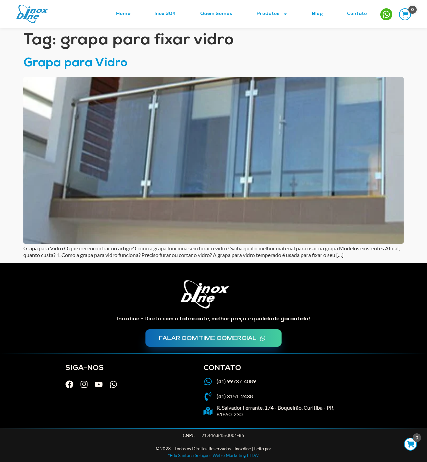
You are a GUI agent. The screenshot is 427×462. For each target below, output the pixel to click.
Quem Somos (216, 14)
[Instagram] (84, 384)
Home (123, 14)
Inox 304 (165, 14)
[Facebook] (69, 384)
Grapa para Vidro (75, 64)
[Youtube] (99, 384)
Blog (317, 14)
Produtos (268, 14)
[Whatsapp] (113, 384)
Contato (357, 14)
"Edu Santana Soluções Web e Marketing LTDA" (213, 455)
